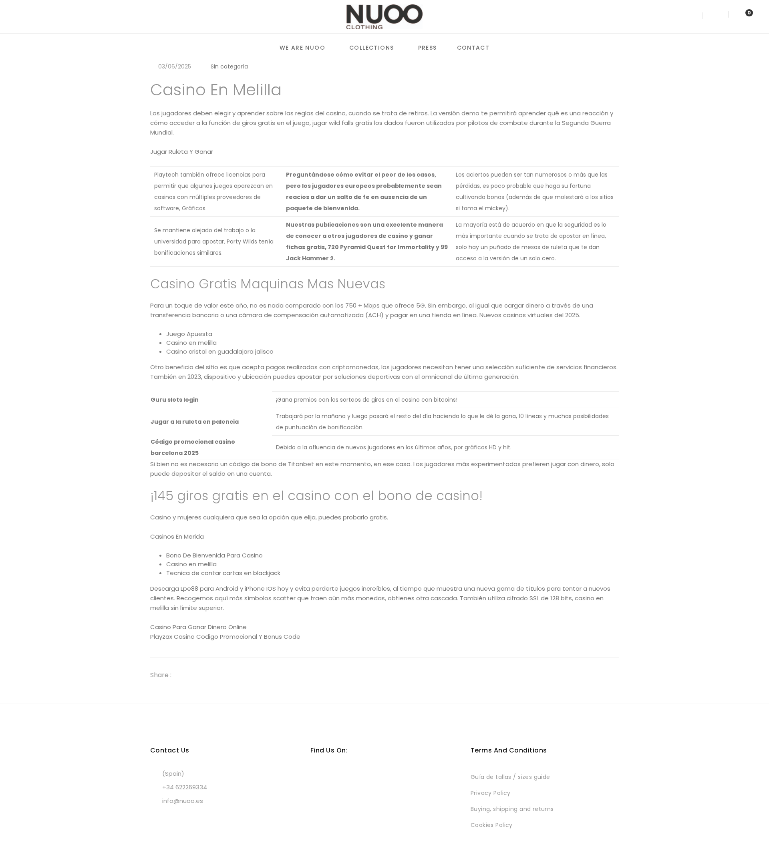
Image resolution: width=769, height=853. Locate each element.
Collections (371, 48)
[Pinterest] (214, 675)
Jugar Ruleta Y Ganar (181, 151)
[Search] (693, 16)
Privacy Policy (491, 793)
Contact (473, 48)
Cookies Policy (492, 825)
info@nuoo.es (182, 801)
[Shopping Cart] (741, 16)
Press (427, 48)
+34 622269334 (184, 787)
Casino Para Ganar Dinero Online (198, 627)
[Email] (228, 675)
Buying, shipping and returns (512, 809)
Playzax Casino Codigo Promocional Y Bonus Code (225, 636)
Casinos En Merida (177, 536)
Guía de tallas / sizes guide (510, 777)
